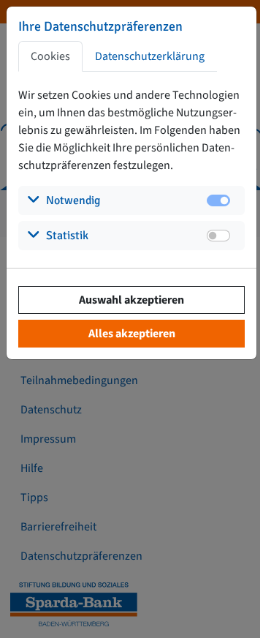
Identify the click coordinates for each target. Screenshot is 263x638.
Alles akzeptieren (131, 334)
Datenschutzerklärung (150, 56)
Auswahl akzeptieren (131, 300)
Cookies (50, 56)
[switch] (218, 235)
